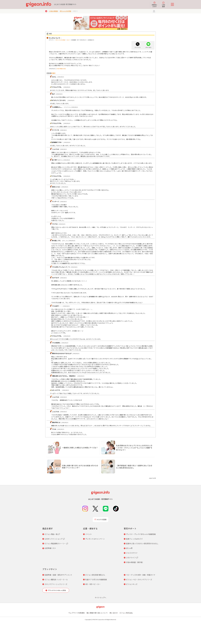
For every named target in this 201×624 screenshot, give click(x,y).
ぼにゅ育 (129, 548)
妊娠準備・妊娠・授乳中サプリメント (58, 575)
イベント (88, 534)
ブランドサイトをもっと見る (57, 590)
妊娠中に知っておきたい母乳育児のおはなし (142, 543)
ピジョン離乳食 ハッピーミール (56, 579)
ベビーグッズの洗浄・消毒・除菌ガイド (140, 575)
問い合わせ (114, 613)
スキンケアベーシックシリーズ (56, 584)
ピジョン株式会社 (126, 613)
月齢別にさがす (154, 5)
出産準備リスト (50, 548)
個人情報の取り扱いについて (97, 613)
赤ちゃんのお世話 (65, 11)
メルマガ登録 (101, 519)
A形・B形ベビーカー (92, 584)
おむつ (68, 40)
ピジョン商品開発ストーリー (55, 543)
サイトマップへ (100, 597)
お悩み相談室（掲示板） (135, 562)
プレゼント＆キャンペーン (95, 539)
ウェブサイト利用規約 (76, 613)
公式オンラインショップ (53, 539)
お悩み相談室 (53, 11)
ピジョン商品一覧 (51, 534)
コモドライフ (131, 557)
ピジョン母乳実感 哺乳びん (95, 575)
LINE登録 (163, 5)
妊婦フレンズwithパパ (134, 539)
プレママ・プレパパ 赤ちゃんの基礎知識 (141, 534)
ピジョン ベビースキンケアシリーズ (139, 579)
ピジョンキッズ (131, 584)
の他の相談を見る (61, 68)
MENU (154, 11)
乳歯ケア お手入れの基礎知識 (96, 579)
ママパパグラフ (131, 553)
